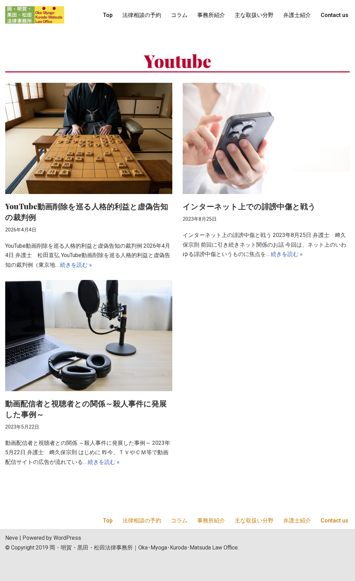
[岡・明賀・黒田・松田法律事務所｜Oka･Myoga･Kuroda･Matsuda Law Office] (34, 15)
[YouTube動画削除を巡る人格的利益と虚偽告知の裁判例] (88, 138)
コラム (179, 15)
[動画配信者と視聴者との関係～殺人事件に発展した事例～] (88, 335)
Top (108, 15)
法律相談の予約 (141, 15)
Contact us (334, 15)
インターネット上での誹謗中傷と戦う (249, 206)
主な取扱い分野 (254, 15)
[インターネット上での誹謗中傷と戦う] (266, 138)
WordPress (67, 538)
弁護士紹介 (297, 15)
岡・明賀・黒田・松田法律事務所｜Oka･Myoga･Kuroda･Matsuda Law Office (144, 547)
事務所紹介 (211, 15)
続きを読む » (76, 265)
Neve (11, 538)
